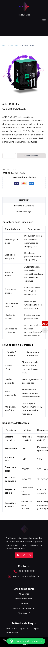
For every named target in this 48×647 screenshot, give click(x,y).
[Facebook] (18, 555)
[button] (25, 641)
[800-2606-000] (15, 571)
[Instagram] (24, 555)
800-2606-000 (27, 571)
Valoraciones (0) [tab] (24, 212)
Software (20, 173)
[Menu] (44, 20)
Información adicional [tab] (24, 206)
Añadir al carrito (31, 155)
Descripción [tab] (24, 200)
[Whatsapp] (30, 555)
